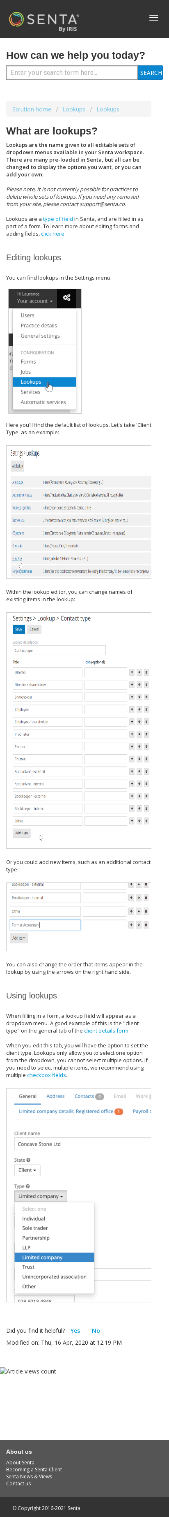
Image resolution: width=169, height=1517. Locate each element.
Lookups (73, 109)
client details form (106, 1030)
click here (52, 233)
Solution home (32, 109)
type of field (58, 218)
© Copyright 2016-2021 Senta (46, 1508)
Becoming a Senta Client (34, 1469)
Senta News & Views (29, 1476)
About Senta (20, 1462)
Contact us (18, 1483)
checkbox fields (46, 1075)
